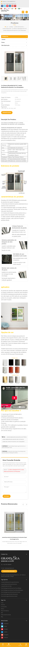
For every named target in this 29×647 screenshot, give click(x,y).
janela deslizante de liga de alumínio (9, 584)
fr (10, 8)
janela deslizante (6, 28)
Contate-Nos (4, 606)
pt (2, 8)
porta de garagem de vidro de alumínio (9, 594)
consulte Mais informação (8, 571)
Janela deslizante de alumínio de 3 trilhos (16, 437)
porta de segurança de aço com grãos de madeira (12, 590)
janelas (11, 26)
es (17, 8)
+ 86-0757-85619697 (7, 564)
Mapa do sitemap (5, 610)
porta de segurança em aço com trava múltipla (11, 588)
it (13, 8)
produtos (3, 604)
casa (2, 602)
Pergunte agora (7, 112)
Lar (7, 26)
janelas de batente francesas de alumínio (10, 582)
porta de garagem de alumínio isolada (9, 596)
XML (2, 612)
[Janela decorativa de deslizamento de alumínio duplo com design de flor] (14, 522)
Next (26, 504)
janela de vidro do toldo (6, 586)
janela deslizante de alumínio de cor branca (13, 439)
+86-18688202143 (11, 1)
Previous (23, 504)
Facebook (6, 623)
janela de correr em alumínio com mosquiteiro (13, 441)
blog (2, 616)
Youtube (6, 629)
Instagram (6, 634)
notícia (2, 608)
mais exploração (5, 45)
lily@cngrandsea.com (11, 3)
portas (3, 42)
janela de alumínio (18, 26)
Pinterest (6, 637)
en (6, 8)
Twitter (5, 626)
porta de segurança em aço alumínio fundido (10, 592)
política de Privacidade (6, 614)
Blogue (12, 576)
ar (20, 8)
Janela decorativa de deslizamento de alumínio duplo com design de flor (14, 538)
